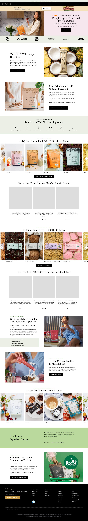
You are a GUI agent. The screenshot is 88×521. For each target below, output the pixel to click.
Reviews (27, 4)
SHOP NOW (66, 30)
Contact (32, 4)
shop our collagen (56, 374)
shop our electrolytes (17, 70)
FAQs (73, 491)
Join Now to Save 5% (12, 497)
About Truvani (34, 491)
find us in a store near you (19, 477)
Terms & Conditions (75, 495)
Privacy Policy (74, 497)
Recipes (46, 491)
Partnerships (47, 495)
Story (21, 4)
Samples (60, 493)
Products (60, 491)
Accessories (48, 4)
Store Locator (61, 497)
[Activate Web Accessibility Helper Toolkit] (37, 501)
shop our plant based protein (58, 107)
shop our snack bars (44, 265)
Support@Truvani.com (14, 510)
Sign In (59, 501)
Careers (33, 493)
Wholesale (60, 499)
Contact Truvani (75, 493)
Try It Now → (46, 8)
